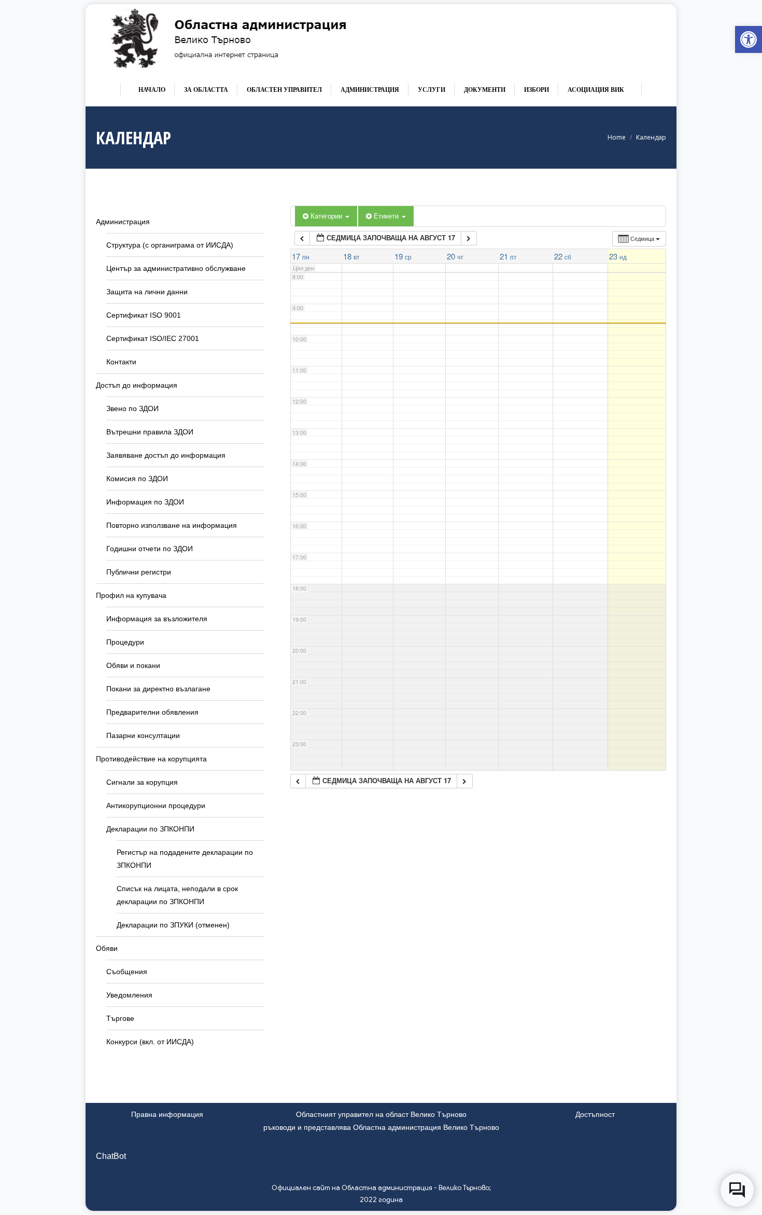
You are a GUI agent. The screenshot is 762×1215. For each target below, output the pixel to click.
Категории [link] (327, 216)
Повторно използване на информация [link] (171, 525)
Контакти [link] (121, 362)
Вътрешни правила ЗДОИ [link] (149, 432)
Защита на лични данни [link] (147, 292)
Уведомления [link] (129, 995)
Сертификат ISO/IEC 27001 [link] (152, 338)
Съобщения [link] (126, 971)
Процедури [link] (125, 642)
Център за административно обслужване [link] (176, 268)
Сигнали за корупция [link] (142, 782)
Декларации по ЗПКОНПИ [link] (150, 829)
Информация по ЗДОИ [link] (145, 502)
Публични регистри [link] (138, 572)
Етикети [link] (387, 216)
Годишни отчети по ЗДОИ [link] (149, 548)
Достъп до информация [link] (136, 385)
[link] (748, 39)
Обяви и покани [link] (133, 665)
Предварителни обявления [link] (152, 712)
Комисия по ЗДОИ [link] (137, 478)
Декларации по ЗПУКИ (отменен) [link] (173, 925)
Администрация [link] (123, 221)
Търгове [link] (120, 1018)
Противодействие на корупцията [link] (151, 759)
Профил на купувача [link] (131, 595)
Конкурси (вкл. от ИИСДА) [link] (150, 1041)
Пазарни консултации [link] (143, 735)
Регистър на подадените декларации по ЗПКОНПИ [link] (185, 858)
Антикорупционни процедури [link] (155, 805)
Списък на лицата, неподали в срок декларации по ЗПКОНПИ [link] (177, 895)
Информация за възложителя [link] (156, 619)
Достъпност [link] (595, 1114)
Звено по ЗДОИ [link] (132, 408)
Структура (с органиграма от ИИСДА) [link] (169, 245)
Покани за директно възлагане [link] (158, 689)
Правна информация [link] (167, 1114)
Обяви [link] (107, 948)
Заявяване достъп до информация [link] (165, 455)
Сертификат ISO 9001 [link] (143, 315)
